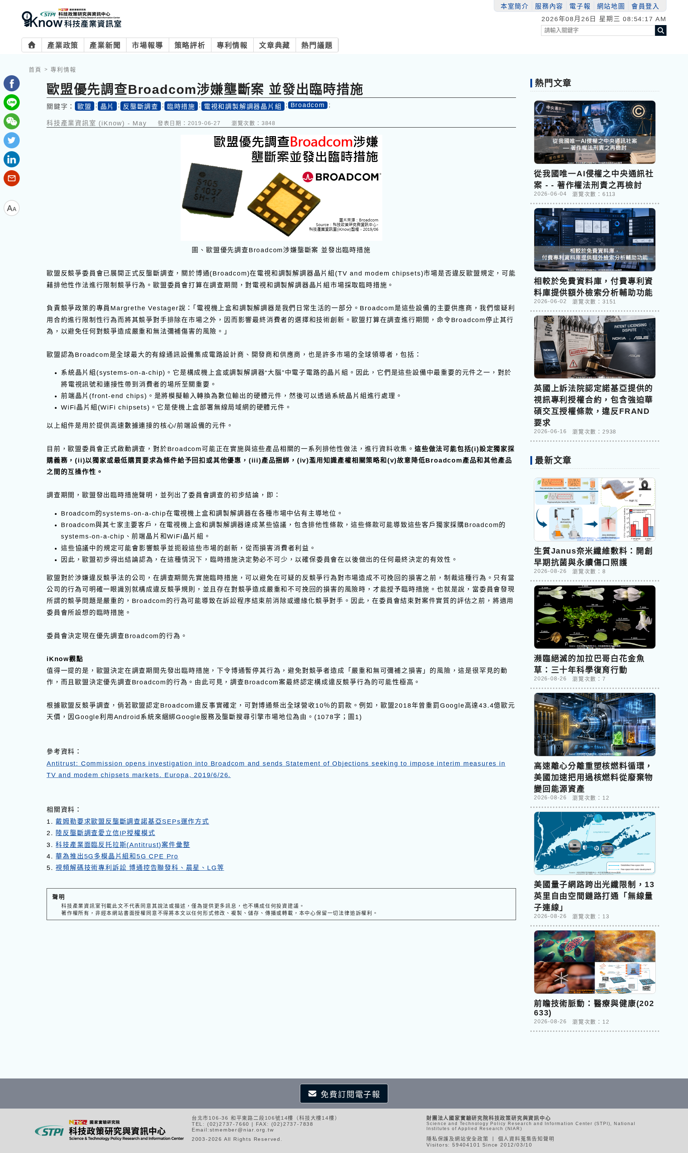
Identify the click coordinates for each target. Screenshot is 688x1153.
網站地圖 (611, 6)
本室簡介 (515, 6)
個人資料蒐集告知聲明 (526, 1139)
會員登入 (645, 6)
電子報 (580, 6)
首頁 (35, 70)
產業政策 (62, 45)
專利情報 (232, 45)
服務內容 (549, 6)
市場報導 (147, 45)
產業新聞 (105, 45)
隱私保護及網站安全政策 (457, 1139)
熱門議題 (317, 45)
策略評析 (190, 45)
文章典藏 (274, 45)
